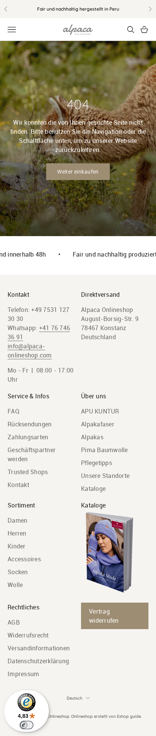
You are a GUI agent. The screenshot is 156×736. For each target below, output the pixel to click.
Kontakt (18, 485)
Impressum (23, 674)
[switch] (26, 725)
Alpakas (92, 437)
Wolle (15, 585)
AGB (14, 622)
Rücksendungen (29, 424)
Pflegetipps (96, 463)
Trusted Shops (28, 472)
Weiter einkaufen (78, 172)
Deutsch (74, 698)
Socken (18, 572)
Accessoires (24, 559)
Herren (17, 533)
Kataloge (93, 488)
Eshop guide (129, 716)
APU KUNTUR (100, 411)
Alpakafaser (97, 424)
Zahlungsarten (28, 437)
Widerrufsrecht (28, 635)
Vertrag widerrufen (104, 616)
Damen (17, 520)
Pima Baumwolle (104, 450)
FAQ (13, 411)
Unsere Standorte (105, 475)
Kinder (17, 546)
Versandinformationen (39, 648)
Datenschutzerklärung (38, 661)
